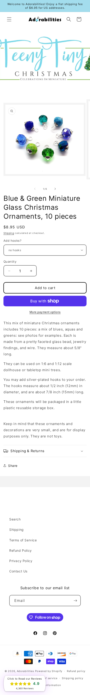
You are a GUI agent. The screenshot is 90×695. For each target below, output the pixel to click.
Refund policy (76, 671)
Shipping (8, 233)
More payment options (45, 312)
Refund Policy (20, 550)
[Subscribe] (75, 600)
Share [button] (13, 466)
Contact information (47, 685)
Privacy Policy (20, 561)
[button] (9, 19)
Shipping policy (72, 678)
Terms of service (46, 678)
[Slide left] (35, 189)
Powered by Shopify (49, 671)
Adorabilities (25, 671)
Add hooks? (12, 240)
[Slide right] (55, 189)
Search (15, 519)
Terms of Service (23, 540)
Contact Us (18, 571)
